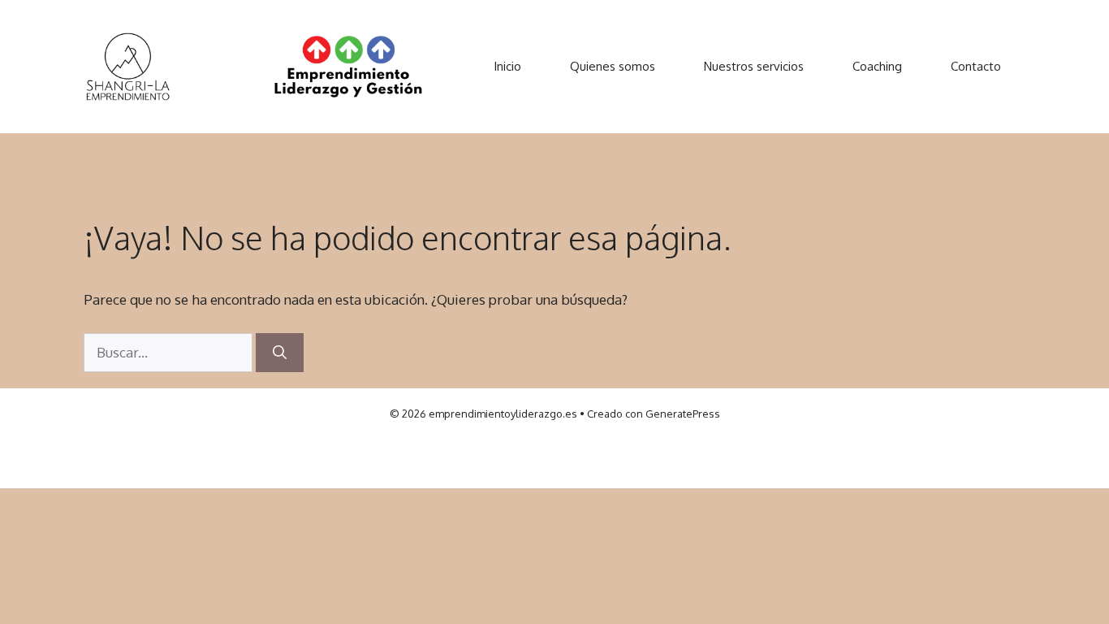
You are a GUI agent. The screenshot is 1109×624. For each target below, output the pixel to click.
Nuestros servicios (754, 66)
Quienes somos (612, 66)
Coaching (877, 66)
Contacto (976, 66)
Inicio (507, 66)
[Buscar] (280, 352)
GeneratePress (682, 413)
